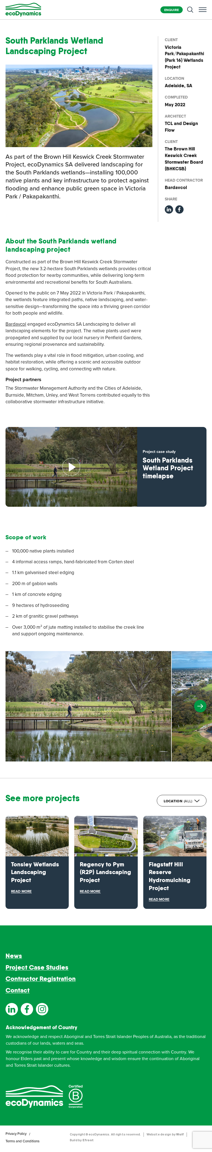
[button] (200, 706)
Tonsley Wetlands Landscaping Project (35, 872)
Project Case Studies (37, 967)
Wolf (180, 1134)
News (14, 955)
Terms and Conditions (22, 1141)
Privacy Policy (16, 1133)
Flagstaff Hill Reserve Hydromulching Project (169, 876)
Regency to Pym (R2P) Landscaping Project (105, 872)
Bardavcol (16, 324)
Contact (18, 990)
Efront (88, 1140)
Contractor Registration (41, 979)
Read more (21, 891)
